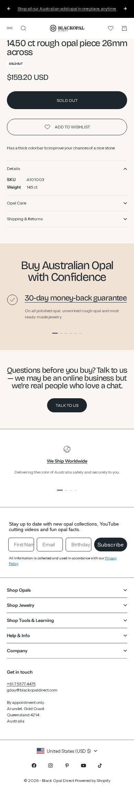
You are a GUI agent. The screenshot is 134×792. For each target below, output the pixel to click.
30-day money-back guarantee (76, 298)
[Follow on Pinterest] (67, 765)
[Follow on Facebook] (34, 765)
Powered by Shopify (92, 780)
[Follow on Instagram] (50, 765)
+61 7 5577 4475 (21, 683)
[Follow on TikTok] (100, 765)
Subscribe (111, 544)
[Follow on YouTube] (83, 765)
